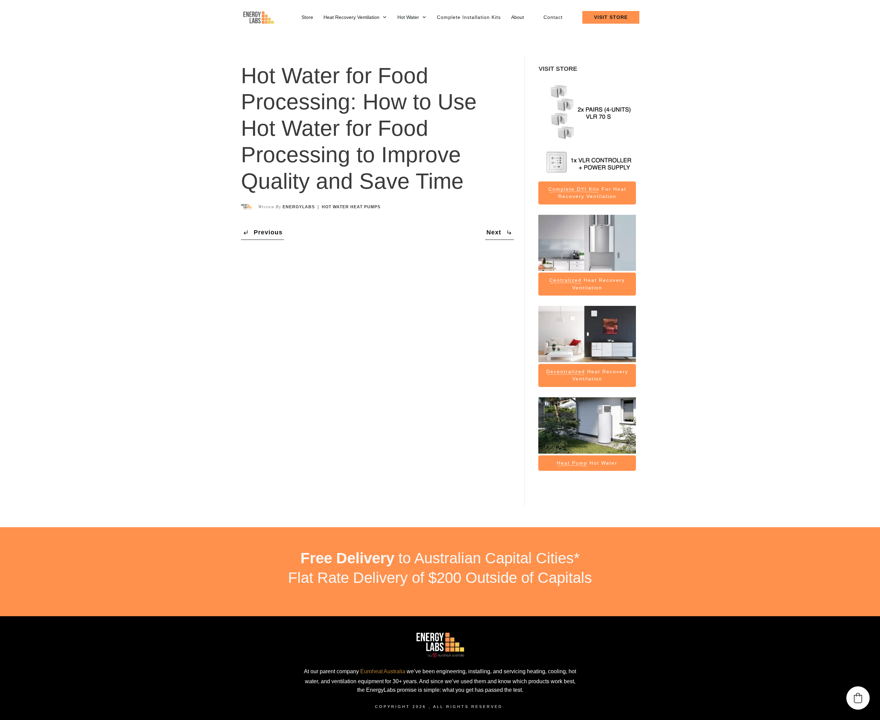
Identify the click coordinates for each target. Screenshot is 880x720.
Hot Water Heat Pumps (351, 206)
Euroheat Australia (382, 671)
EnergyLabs (299, 206)
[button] (858, 698)
